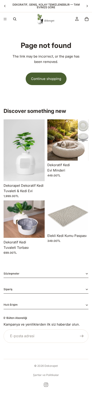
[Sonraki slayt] (87, 6)
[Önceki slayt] (5, 6)
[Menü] (5, 19)
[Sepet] (87, 19)
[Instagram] (46, 384)
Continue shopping (46, 79)
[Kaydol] (81, 336)
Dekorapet (51, 365)
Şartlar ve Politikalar (46, 375)
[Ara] (15, 19)
